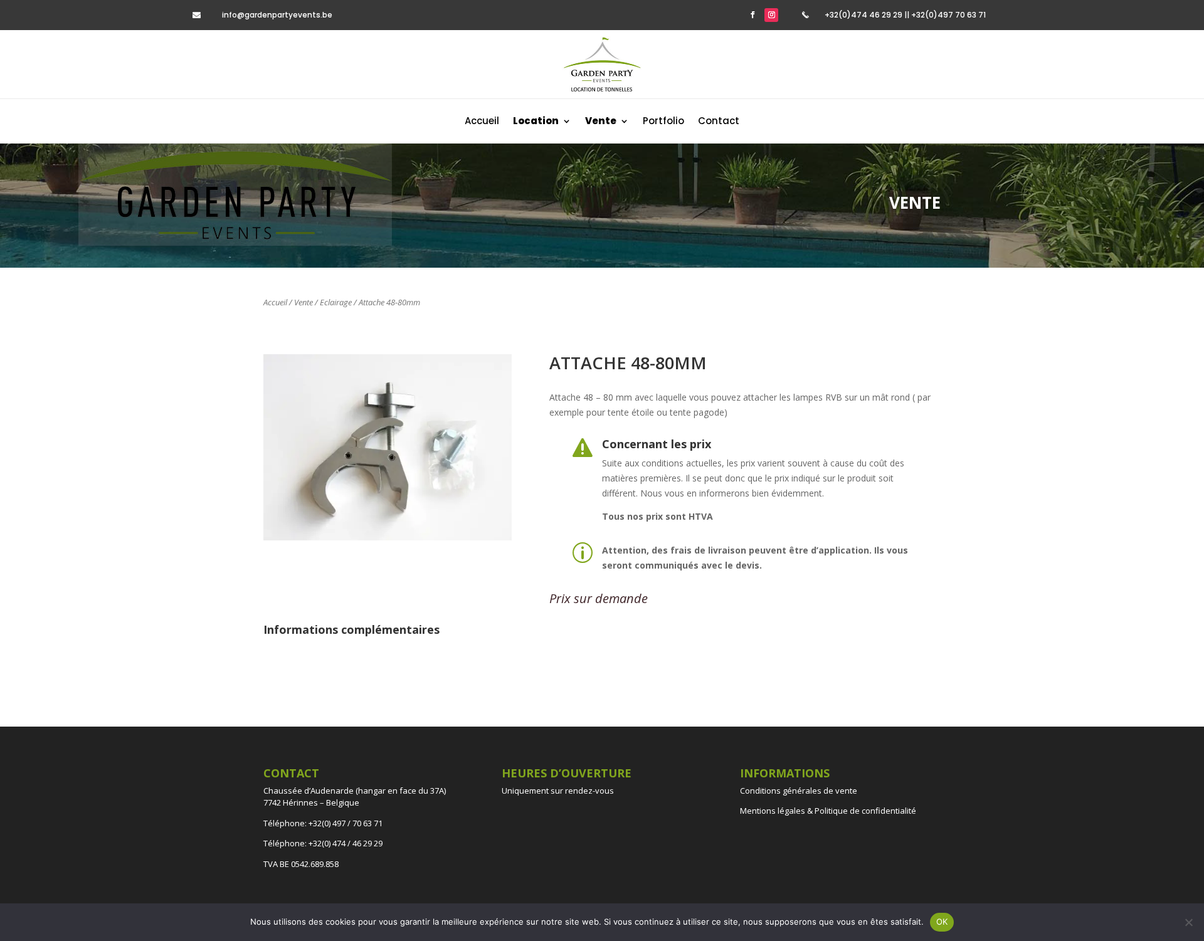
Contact (718, 122)
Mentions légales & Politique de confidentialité (828, 810)
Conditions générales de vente (798, 790)
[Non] (1188, 922)
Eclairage (336, 302)
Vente (303, 302)
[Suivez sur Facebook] (752, 15)
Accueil (482, 122)
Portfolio (663, 122)
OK (942, 922)
